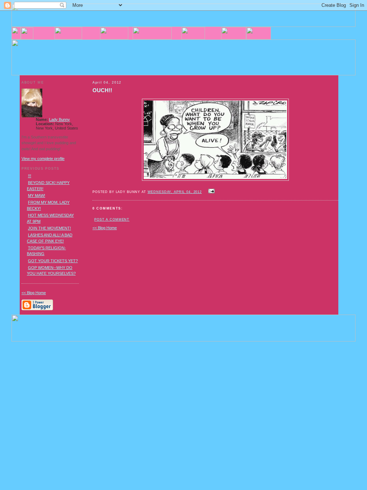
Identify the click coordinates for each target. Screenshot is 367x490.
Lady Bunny (59, 119)
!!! (29, 176)
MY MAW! (36, 195)
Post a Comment (111, 219)
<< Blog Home (104, 228)
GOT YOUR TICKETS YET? (53, 261)
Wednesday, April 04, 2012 (175, 192)
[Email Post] (210, 191)
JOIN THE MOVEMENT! (49, 228)
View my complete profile (43, 158)
